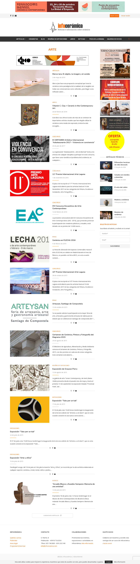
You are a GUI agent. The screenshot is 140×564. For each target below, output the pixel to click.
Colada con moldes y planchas (122, 176)
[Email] (16, 16)
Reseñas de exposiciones (57, 39)
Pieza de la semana (96, 39)
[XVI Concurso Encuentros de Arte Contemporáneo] (29, 215)
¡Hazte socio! (107, 543)
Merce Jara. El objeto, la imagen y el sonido (71, 74)
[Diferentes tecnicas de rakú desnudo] (106, 165)
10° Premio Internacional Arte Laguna (68, 272)
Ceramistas (33, 39)
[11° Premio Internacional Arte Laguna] (29, 183)
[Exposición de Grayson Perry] (29, 378)
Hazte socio (114, 16)
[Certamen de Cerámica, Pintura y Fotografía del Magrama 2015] (29, 343)
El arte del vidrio (120, 187)
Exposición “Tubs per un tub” (64, 400)
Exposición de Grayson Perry (64, 369)
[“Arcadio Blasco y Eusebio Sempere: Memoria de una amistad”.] (29, 493)
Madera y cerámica (121, 200)
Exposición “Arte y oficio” (21, 458)
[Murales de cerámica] (106, 215)
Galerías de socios (114, 39)
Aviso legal (14, 543)
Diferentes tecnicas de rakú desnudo (122, 163)
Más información (119, 562)
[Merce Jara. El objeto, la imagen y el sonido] (29, 83)
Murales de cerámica (118, 213)
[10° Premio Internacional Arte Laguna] (29, 281)
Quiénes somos (15, 538)
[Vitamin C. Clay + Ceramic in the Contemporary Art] (29, 115)
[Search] (129, 39)
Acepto (108, 562)
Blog (43, 39)
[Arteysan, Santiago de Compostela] (29, 313)
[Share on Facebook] (73, 96)
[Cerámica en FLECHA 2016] (29, 249)
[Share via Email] (76, 96)
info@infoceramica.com (49, 546)
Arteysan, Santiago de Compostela (67, 304)
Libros (72, 39)
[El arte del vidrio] (106, 190)
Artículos (20, 39)
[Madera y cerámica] (106, 203)
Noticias (81, 39)
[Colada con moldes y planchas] (106, 178)
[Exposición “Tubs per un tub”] (29, 409)
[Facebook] (10, 16)
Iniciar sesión (125, 16)
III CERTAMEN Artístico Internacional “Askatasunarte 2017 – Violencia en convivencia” (73, 141)
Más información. (87, 543)
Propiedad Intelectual (17, 546)
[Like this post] (71, 96)
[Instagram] (13, 16)
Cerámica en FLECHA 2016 (64, 240)
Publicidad (13, 540)
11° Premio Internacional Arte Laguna (68, 174)
